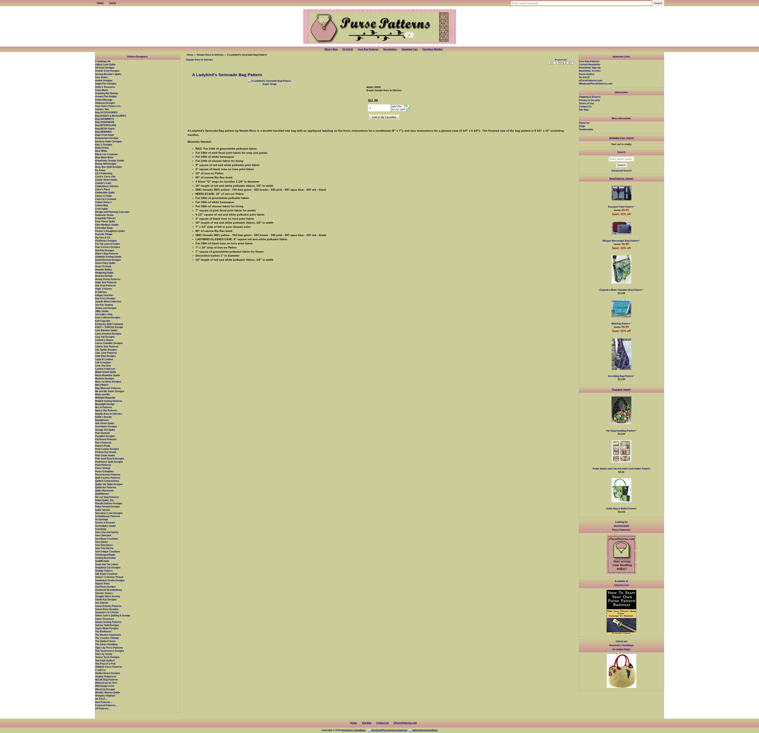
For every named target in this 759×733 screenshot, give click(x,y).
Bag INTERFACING (105, 125)
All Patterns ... (103, 708)
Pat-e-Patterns (103, 442)
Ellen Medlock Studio (106, 224)
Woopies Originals (105, 695)
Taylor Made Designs (107, 628)
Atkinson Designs (105, 103)
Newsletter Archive (590, 70)
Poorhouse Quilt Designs (109, 461)
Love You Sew (103, 365)
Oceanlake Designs (106, 426)
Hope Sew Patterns (106, 282)
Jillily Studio (102, 311)
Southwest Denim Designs (110, 580)
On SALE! (347, 49)
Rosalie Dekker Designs (108, 503)
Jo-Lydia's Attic (104, 314)
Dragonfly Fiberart (105, 218)
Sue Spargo (101, 602)
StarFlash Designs (105, 586)
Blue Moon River (104, 157)
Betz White (101, 151)
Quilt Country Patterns (107, 477)
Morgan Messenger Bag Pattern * (621, 240)
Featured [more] (621, 389)
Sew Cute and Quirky (107, 532)
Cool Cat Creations (105, 199)
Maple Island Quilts (105, 372)
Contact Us (585, 106)
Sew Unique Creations (107, 551)
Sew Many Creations (106, 538)
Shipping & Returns (590, 97)
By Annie (100, 170)
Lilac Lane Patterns (106, 353)
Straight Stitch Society (107, 596)
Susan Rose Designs (107, 609)
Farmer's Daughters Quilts (110, 231)
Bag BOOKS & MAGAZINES (110, 115)
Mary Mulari (101, 384)
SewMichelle (102, 561)
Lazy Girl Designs (105, 337)
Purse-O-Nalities (104, 471)
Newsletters (390, 49)
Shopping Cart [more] (621, 138)
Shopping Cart (410, 49)
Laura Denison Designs (108, 333)
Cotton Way (101, 205)
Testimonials (586, 129)
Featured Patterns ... (106, 705)
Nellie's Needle (103, 417)
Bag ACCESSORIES (106, 112)
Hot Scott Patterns (105, 285)
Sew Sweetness (104, 545)
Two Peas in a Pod (105, 663)
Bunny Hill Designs (105, 163)
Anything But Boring (106, 93)
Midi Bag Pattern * (621, 323)
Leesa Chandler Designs (109, 343)
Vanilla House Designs (107, 673)
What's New (331, 49)
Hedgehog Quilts (104, 272)
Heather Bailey (103, 269)
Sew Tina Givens (104, 548)
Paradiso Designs (105, 436)
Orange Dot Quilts (105, 429)
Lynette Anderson (105, 368)
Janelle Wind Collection (108, 301)
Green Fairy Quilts (105, 263)
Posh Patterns (103, 465)
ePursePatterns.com (590, 80)
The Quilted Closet (105, 641)
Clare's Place (102, 189)
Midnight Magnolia (105, 397)
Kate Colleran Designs (107, 317)
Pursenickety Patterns (107, 474)
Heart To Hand (103, 266)
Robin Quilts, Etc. (104, 500)
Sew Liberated (103, 535)
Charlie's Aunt (103, 183)
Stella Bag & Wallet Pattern (621, 508)
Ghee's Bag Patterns (106, 253)
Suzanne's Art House (107, 612)
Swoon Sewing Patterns (108, 622)
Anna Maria (101, 90)
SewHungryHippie (105, 554)
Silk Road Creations (106, 574)
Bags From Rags (104, 135)
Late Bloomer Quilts (106, 330)
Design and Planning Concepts (112, 212)
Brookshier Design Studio (109, 160)
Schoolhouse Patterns (107, 516)
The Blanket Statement (108, 635)
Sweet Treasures (104, 619)
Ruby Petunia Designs (107, 506)
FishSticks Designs (106, 240)
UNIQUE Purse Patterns (108, 667)
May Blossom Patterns (108, 388)
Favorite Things (103, 234)
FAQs (582, 126)
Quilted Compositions (107, 481)
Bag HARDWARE (104, 122)
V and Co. (100, 670)
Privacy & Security (589, 100)
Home (190, 54)
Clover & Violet (103, 196)
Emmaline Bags (104, 228)
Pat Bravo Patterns (106, 439)
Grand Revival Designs (108, 260)
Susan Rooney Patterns (108, 606)
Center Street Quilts (106, 179)
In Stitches (101, 292)
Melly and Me (102, 394)
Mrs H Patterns (103, 407)
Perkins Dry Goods (105, 452)
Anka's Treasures (105, 87)
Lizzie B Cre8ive (104, 359)
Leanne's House (104, 340)
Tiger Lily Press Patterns (109, 647)
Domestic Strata (104, 215)
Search (621, 152)
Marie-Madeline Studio (107, 375)
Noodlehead (102, 420)
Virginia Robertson (105, 676)
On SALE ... (101, 698)
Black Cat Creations (106, 154)
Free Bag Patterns (368, 49)
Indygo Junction (104, 295)
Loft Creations (103, 362)
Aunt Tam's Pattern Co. (108, 106)
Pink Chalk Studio (105, 455)
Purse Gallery (586, 74)
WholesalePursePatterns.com (596, 83)
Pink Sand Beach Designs (109, 458)
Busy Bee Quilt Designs (108, 167)
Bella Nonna (102, 147)
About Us (584, 123)
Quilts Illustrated (104, 490)
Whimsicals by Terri (106, 682)
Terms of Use (586, 103)
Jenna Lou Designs (106, 308)
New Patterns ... (104, 702)
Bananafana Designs (107, 138)
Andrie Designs (103, 80)
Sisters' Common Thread (109, 577)
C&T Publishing (103, 173)
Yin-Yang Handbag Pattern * (621, 430)
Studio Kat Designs (106, 599)
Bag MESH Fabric (105, 128)
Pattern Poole (102, 445)
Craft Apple (101, 208)
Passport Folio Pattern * (621, 206)
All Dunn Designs (104, 67)
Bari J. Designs (103, 144)
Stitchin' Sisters (104, 593)
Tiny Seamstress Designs (109, 651)
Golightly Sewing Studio (108, 256)
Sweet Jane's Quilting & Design (112, 615)
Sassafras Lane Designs (109, 513)
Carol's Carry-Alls (105, 176)
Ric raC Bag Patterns (107, 497)
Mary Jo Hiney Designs (108, 381)
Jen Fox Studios (104, 305)
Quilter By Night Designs (109, 484)
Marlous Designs (104, 378)
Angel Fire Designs (105, 83)
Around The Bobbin (106, 96)
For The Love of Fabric (107, 244)
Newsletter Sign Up (589, 67)
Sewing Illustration (105, 558)
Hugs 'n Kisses (103, 288)
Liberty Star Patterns (107, 346)
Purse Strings (102, 468)
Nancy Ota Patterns (106, 410)
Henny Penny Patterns (107, 279)
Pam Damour (102, 433)
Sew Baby (100, 529)
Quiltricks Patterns (105, 487)
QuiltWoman (102, 493)
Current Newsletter (589, 64)
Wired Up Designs (105, 689)
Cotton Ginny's (103, 202)
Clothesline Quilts (105, 192)
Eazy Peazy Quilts (105, 221)
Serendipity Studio (105, 526)
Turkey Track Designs (107, 657)
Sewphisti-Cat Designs (108, 567)
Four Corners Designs (107, 247)
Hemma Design (103, 276)
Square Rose (102, 583)
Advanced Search (621, 170)
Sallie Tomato (102, 510)
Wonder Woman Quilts (107, 692)
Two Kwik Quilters (105, 660)
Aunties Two (102, 109)
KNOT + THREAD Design (109, 327)
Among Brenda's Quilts (108, 74)
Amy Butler (101, 77)
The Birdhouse (103, 631)
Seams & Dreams (105, 522)
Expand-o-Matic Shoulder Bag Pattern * (621, 290)
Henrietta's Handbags (353, 730)
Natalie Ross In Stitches (210, 54)
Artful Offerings (103, 99)
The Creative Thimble (107, 638)
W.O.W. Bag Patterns (106, 679)
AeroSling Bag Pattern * (621, 376)
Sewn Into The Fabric (106, 564)
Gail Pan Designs (104, 250)
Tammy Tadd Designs (107, 625)
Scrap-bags (101, 519)
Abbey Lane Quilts (105, 64)
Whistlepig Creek (104, 686)
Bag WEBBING (103, 131)
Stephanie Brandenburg (108, 590)
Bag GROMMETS (104, 119)
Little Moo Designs (105, 356)
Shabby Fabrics (104, 570)
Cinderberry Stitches (107, 186)
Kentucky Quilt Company (109, 324)
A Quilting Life (103, 61)
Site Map (584, 109)
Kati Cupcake (102, 321)
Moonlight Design (104, 404)
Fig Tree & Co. (103, 237)
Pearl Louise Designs (107, 449)
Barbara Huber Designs (108, 141)
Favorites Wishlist (432, 49)
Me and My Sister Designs (109, 391)
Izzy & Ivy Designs (105, 298)
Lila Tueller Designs (106, 349)
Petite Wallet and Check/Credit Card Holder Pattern (621, 468)
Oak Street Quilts (104, 423)
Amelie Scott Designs (107, 70)
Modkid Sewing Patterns (108, 401)
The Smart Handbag (106, 644)
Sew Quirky (101, 542)
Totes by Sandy (103, 654)
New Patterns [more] (621, 178)
